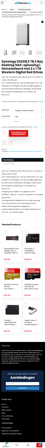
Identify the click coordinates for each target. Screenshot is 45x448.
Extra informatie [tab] (9, 164)
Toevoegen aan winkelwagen (18, 133)
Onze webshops (7, 416)
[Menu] (2, 3)
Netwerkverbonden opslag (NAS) (14, 12)
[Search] (41, 3)
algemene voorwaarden (10, 431)
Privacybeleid (6, 428)
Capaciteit (6, 116)
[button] (42, 22)
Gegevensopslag (24, 9)
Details (41, 101)
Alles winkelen (7, 410)
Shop (12, 9)
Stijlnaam (5, 110)
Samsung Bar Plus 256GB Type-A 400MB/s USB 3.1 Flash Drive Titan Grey (11, 252)
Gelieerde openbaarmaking (12, 434)
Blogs (3, 413)
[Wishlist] (17, 445)
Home (4, 9)
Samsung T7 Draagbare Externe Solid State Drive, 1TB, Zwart (30, 252)
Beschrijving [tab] (8, 160)
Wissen (16, 121)
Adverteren (6, 419)
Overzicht (5, 407)
